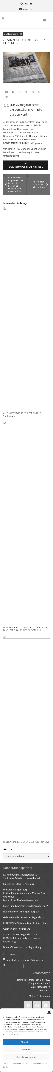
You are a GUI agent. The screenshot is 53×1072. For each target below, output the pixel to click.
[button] (49, 1011)
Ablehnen (26, 1049)
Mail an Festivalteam (39, 996)
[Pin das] (32, 92)
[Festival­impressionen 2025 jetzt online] (26, 739)
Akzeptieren (26, 1042)
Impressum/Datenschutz (21, 1063)
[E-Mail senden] (6, 92)
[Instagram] (21, 3)
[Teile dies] (13, 92)
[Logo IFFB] (11, 20)
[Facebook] (26, 3)
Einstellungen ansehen (26, 1057)
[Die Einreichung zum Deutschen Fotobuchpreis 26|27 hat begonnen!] (26, 527)
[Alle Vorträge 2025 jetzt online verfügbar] (26, 312)
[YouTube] (31, 3)
